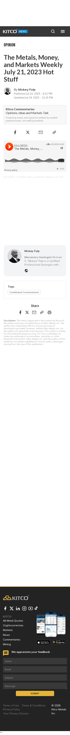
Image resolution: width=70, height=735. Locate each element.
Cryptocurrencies (13, 625)
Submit (35, 693)
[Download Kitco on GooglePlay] (59, 642)
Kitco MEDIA (9, 177)
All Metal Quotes (13, 620)
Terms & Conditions (34, 705)
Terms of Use (11, 705)
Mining (7, 644)
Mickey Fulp (26, 89)
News (6, 635)
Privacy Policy (11, 709)
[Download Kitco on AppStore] (43, 642)
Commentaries (11, 639)
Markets (8, 630)
